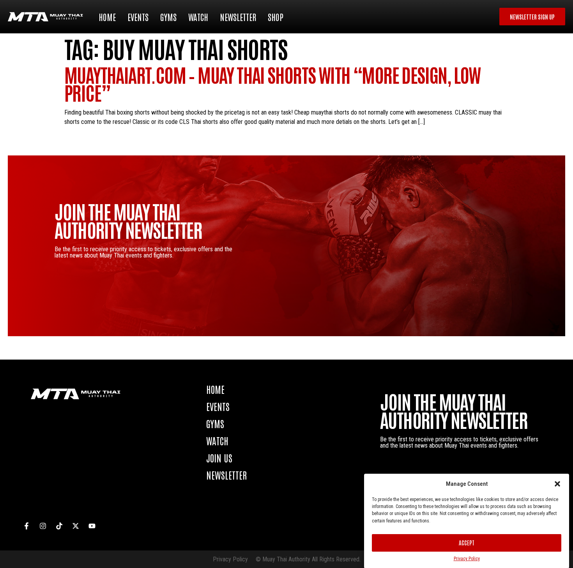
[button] (557, 484)
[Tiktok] (59, 525)
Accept (466, 542)
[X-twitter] (75, 525)
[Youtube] (92, 525)
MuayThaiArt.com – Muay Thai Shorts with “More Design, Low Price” (272, 83)
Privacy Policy (467, 558)
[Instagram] (42, 525)
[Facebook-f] (26, 525)
